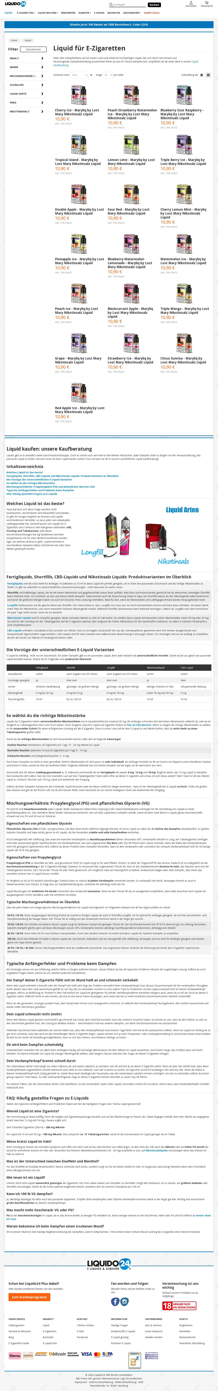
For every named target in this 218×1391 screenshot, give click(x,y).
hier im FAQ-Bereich (139, 725)
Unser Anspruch (153, 1331)
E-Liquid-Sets (50, 1343)
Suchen (154, 5)
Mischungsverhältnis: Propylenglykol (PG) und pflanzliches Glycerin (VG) (50, 486)
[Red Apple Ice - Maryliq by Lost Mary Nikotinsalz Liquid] (79, 393)
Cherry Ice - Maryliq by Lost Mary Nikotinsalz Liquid (77, 112)
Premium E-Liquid (120, 1343)
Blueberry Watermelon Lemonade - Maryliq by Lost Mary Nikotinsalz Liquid (130, 263)
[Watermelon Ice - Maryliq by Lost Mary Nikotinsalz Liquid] (185, 244)
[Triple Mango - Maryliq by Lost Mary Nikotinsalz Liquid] (185, 294)
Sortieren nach (61, 74)
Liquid (46, 1325)
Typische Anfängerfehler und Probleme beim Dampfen (40, 490)
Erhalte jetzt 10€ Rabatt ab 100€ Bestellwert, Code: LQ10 (109, 24)
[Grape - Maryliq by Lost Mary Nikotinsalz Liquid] (79, 343)
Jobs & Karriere (153, 1325)
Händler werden (153, 1337)
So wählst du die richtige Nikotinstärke (30, 483)
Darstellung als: (190, 74)
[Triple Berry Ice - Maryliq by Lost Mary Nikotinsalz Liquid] (185, 145)
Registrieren (185, 1325)
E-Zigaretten (49, 1331)
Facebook (82, 1337)
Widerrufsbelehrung (125, 1382)
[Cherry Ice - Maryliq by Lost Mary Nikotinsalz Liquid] (79, 95)
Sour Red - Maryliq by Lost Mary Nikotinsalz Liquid (129, 211)
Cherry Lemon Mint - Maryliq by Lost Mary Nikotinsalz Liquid (183, 213)
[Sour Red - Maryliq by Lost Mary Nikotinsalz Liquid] (132, 194)
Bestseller (48, 1337)
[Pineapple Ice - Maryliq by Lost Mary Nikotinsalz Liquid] (79, 244)
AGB (140, 1382)
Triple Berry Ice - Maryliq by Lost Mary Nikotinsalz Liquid (183, 162)
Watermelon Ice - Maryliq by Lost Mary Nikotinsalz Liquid (183, 261)
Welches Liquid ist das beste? (24, 472)
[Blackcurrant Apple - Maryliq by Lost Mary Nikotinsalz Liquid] (132, 294)
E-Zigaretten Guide (19, 1343)
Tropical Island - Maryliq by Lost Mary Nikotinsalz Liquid (78, 162)
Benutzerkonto (187, 1337)
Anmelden (191, 5)
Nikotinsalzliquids (157, 1150)
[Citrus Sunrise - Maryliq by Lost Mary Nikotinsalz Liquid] (185, 343)
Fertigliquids (15, 583)
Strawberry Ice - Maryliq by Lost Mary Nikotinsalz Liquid (130, 360)
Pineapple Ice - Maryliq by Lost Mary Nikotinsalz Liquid (79, 261)
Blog (11, 1337)
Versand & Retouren (20, 1331)
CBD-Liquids (14, 630)
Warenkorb (207, 5)
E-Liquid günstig (119, 1337)
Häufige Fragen (119, 1325)
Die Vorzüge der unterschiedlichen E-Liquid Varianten (39, 479)
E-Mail (80, 1331)
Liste (201, 75)
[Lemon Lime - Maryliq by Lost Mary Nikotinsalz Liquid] (132, 145)
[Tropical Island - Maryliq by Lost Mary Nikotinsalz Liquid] (79, 145)
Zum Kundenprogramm (29, 1297)
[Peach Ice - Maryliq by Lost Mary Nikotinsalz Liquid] (79, 294)
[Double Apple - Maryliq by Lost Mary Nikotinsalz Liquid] (79, 194)
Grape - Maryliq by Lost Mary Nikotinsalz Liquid (78, 360)
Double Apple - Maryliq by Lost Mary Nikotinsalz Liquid (79, 211)
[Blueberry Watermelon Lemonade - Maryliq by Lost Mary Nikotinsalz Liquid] (132, 244)
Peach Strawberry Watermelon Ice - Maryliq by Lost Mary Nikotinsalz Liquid (132, 114)
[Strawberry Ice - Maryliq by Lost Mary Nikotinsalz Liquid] (132, 343)
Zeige (99, 74)
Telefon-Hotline (85, 1325)
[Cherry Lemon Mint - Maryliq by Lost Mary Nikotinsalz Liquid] (185, 194)
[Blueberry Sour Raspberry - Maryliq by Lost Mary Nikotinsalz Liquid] (185, 95)
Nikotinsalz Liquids (19, 617)
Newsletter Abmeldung (192, 1343)
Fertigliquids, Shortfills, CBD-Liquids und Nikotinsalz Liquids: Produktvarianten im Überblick (62, 476)
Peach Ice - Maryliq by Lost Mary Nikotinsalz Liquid (76, 310)
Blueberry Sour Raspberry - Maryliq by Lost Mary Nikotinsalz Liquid (182, 114)
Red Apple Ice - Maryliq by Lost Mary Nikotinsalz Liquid (80, 410)
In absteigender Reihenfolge (91, 75)
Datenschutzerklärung (101, 1382)
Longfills (12, 605)
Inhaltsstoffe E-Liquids (123, 1331)
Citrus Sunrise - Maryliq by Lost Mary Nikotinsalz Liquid (183, 360)
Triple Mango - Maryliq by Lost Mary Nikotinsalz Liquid (184, 310)
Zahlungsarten (16, 1325)
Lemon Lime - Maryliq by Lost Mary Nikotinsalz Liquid (131, 162)
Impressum (81, 1382)
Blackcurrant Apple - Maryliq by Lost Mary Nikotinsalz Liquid (130, 312)
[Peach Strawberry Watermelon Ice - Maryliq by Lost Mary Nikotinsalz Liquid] (132, 95)
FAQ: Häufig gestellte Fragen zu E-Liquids (31, 493)
